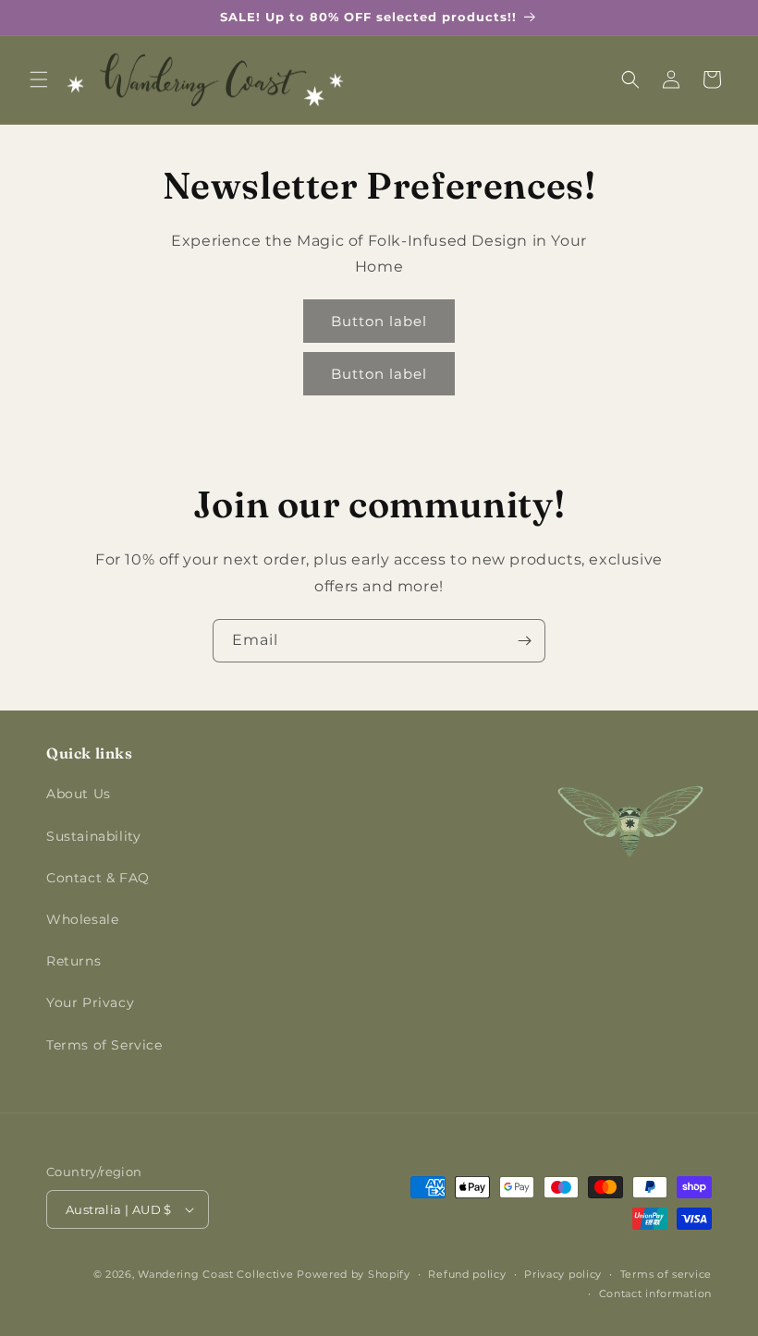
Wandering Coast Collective (215, 1274)
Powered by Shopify (353, 1274)
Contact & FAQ (98, 877)
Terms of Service (104, 1045)
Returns (73, 961)
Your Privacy (90, 1002)
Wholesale (82, 919)
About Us (78, 793)
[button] (38, 79)
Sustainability (93, 836)
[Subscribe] (524, 640)
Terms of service (666, 1274)
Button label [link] (379, 321)
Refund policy (467, 1274)
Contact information (655, 1293)
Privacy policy (563, 1274)
